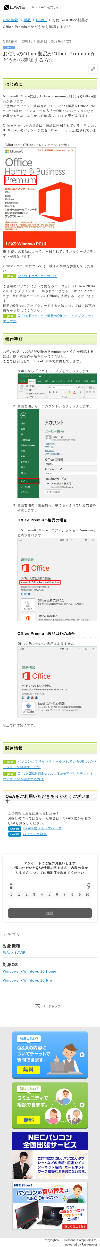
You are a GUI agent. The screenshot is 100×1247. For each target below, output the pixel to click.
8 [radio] (72, 894)
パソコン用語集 (35, 834)
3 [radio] (34, 894)
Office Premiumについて (37, 276)
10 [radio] (87, 894)
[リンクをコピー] (93, 69)
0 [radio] (12, 894)
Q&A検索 (10, 20)
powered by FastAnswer (81, 1244)
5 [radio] (49, 894)
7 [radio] (65, 894)
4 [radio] (42, 894)
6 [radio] (57, 894)
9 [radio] (80, 894)
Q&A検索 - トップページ (42, 828)
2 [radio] (27, 894)
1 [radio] (19, 894)
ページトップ (51, 1006)
